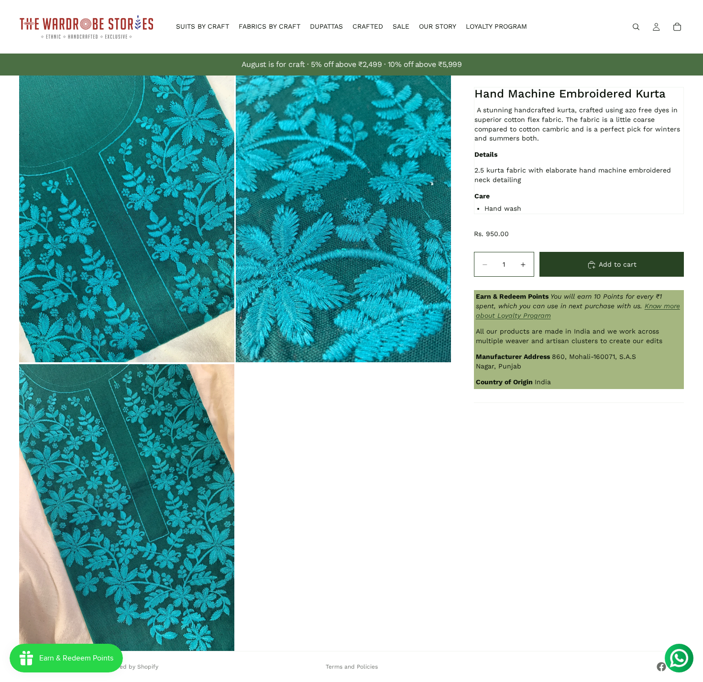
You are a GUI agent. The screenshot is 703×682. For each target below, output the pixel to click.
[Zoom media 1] (126, 219)
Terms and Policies (352, 666)
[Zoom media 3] (126, 507)
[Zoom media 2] (343, 219)
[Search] (636, 26)
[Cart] (677, 26)
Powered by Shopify (130, 666)
